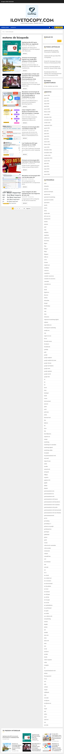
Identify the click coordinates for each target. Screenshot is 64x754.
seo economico (47, 580)
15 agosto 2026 (32, 80)
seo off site (46, 597)
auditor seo (47, 238)
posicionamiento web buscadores (52, 502)
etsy (45, 333)
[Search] (53, 27)
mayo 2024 (46, 169)
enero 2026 (46, 114)
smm (45, 643)
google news (47, 368)
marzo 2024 (47, 174)
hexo (45, 390)
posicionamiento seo (49, 493)
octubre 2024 (47, 155)
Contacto (13, 27)
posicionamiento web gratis (50, 507)
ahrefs (45, 205)
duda (45, 308)
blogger (46, 248)
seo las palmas (47, 586)
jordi (45, 409)
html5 (45, 395)
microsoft (46, 458)
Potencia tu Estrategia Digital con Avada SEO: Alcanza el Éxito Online (29, 59)
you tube (46, 725)
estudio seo (46, 330)
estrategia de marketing (50, 327)
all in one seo (47, 216)
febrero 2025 (47, 144)
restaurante (47, 551)
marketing (46, 442)
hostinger (46, 393)
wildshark (46, 692)
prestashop (46, 521)
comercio (46, 270)
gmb (45, 352)
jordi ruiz (46, 412)
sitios (45, 638)
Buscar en (48, 37)
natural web (47, 469)
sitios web (46, 640)
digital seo (46, 292)
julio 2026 (46, 98)
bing (45, 246)
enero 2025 (46, 147)
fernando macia (48, 341)
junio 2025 (46, 133)
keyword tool (47, 417)
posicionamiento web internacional (52, 510)
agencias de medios (48, 199)
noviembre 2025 (48, 120)
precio (45, 518)
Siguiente (28, 208)
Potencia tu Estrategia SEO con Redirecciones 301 (30, 127)
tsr (44, 668)
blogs (45, 251)
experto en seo (47, 336)
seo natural (47, 591)
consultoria (47, 273)
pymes (45, 537)
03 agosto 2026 (32, 163)
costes (45, 287)
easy (45, 311)
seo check (46, 575)
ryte (45, 559)
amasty (46, 221)
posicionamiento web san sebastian (52, 512)
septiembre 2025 (48, 125)
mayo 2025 (46, 136)
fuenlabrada (47, 346)
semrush (46, 567)
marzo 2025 (47, 141)
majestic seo (47, 436)
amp (45, 229)
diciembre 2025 (48, 117)
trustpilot (46, 665)
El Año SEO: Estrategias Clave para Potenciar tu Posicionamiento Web (56, 736)
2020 (45, 183)
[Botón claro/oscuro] (50, 27)
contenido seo (47, 284)
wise (45, 695)
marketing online (48, 450)
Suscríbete (59, 27)
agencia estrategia (48, 191)
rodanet (46, 553)
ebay (45, 314)
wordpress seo (11, 70)
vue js (45, 678)
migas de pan (47, 461)
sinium (45, 627)
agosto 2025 (47, 128)
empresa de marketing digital (51, 319)
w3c (45, 681)
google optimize (48, 371)
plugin (45, 485)
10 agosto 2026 (32, 130)
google (45, 355)
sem (45, 564)
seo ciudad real (47, 578)
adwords (46, 189)
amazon (46, 224)
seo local (46, 589)
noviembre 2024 (48, 152)
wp (45, 706)
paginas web (47, 480)
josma (45, 414)
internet (46, 404)
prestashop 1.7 (47, 523)
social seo (46, 651)
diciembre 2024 (48, 150)
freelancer (46, 344)
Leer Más (25, 53)
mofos (45, 463)
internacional (47, 401)
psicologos (46, 531)
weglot (45, 689)
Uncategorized (6, 87)
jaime (45, 406)
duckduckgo (47, 306)
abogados (46, 186)
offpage (46, 474)
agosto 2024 (47, 160)
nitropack (46, 472)
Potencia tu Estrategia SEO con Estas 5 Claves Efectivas (31, 161)
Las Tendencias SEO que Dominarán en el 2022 (29, 144)
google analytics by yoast (50, 360)
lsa (44, 425)
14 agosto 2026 (32, 98)
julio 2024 (46, 163)
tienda (45, 657)
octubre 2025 (47, 122)
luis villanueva (47, 433)
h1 (44, 379)
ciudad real (47, 265)
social (45, 648)
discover (46, 295)
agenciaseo (46, 202)
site (45, 629)
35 (24, 208)
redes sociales (47, 548)
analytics (46, 232)
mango (45, 439)
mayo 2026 (46, 103)
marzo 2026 (47, 109)
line (45, 420)
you (45, 722)
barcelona (46, 240)
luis (45, 431)
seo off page (47, 594)
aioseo (45, 208)
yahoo (45, 714)
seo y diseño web (48, 616)
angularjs (46, 235)
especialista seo (48, 325)
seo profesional (47, 608)
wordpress (6, 70)
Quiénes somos (5, 27)
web (45, 684)
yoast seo (46, 719)
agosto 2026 (47, 95)
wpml (45, 708)
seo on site (46, 602)
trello (45, 662)
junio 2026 (46, 101)
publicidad (46, 534)
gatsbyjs (46, 349)
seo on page (47, 599)
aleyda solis (47, 213)
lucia (45, 428)
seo (45, 570)
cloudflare (46, 268)
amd (45, 227)
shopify (46, 624)
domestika (46, 300)
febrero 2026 (47, 111)
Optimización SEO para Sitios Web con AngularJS (30, 43)
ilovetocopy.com (32, 20)
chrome (46, 262)
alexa (45, 210)
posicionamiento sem (49, 491)
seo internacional (48, 583)
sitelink (46, 632)
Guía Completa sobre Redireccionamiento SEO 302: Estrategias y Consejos (30, 111)
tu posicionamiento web (50, 670)
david (45, 289)
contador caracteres (49, 276)
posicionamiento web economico (52, 504)
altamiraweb (47, 218)
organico (46, 477)
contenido (46, 281)
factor (45, 338)
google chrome (47, 363)
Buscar (59, 41)
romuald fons (47, 556)
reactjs (45, 542)
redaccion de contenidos (50, 545)
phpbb (45, 483)
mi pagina (46, 453)
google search (47, 374)
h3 (7, 203)
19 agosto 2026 (6, 739)
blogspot (46, 254)
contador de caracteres (49, 278)
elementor (46, 317)
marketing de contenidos (50, 444)
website (46, 687)
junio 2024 (46, 166)
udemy (45, 673)
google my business (48, 365)
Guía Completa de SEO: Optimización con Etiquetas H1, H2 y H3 (31, 193)
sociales (46, 654)
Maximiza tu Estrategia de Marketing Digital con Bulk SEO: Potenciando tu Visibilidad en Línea (31, 94)
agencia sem (47, 194)
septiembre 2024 (48, 158)
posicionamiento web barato (51, 499)
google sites (47, 376)
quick (45, 540)
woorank (46, 698)
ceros (45, 259)
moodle (46, 466)
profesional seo (47, 529)
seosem (46, 621)
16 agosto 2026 (32, 62)
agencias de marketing (49, 197)
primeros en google (49, 526)
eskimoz (46, 322)
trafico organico (48, 659)
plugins (46, 488)
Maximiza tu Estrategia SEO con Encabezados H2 (31, 176)
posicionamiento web (49, 496)
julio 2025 (46, 130)
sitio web (46, 635)
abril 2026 (46, 106)
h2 (4, 187)
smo (45, 646)
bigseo (45, 243)
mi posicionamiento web (50, 455)
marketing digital (48, 447)
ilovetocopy (25, 45)
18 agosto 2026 (32, 45)
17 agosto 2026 (56, 741)
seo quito (46, 610)
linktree (46, 423)
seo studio (46, 613)
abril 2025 (46, 139)
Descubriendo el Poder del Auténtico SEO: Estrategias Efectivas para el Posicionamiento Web (30, 76)
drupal (45, 303)
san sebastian (47, 561)
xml (45, 711)
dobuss (45, 297)
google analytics (48, 357)
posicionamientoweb (49, 515)
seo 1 (5, 171)
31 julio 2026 (31, 179)
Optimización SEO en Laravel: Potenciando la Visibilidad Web (10, 736)
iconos (45, 398)
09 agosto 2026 (32, 146)
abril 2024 (46, 171)
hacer (45, 387)
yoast (45, 717)
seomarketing (47, 619)
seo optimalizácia (48, 605)
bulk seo (5, 105)
